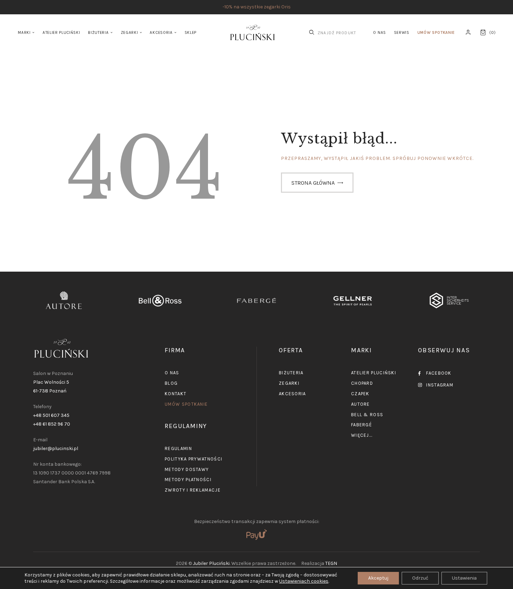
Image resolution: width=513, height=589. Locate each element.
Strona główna (313, 182)
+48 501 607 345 (51, 415)
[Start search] (311, 32)
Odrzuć (420, 578)
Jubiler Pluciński (211, 563)
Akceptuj (378, 578)
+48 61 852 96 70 (51, 424)
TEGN (331, 563)
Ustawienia (464, 578)
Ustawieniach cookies (303, 581)
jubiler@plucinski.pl (55, 448)
